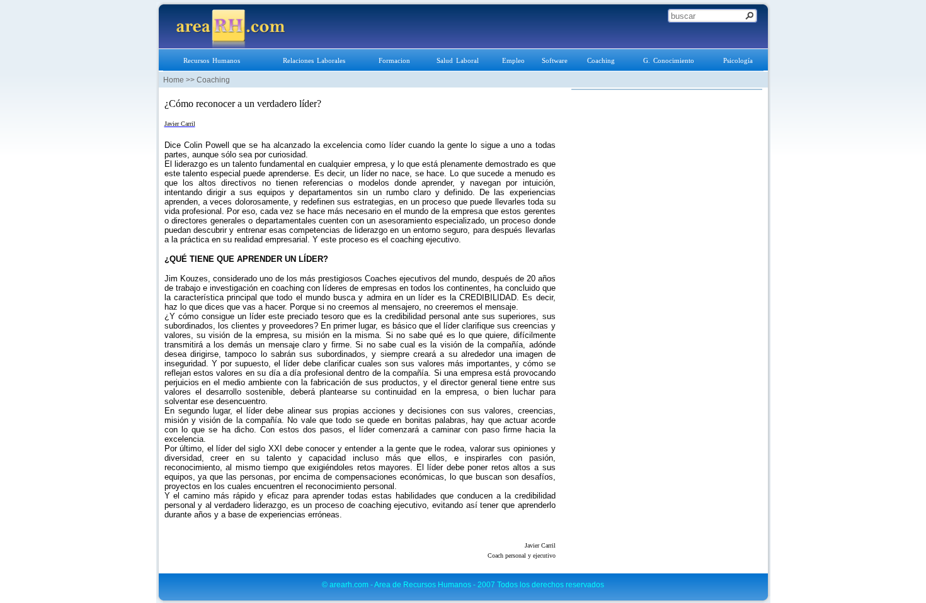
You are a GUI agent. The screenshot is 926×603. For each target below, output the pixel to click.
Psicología (738, 60)
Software (555, 60)
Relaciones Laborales (314, 60)
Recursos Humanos (211, 60)
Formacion (394, 60)
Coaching (601, 60)
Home (173, 80)
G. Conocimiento (668, 60)
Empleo (513, 60)
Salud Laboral (458, 60)
